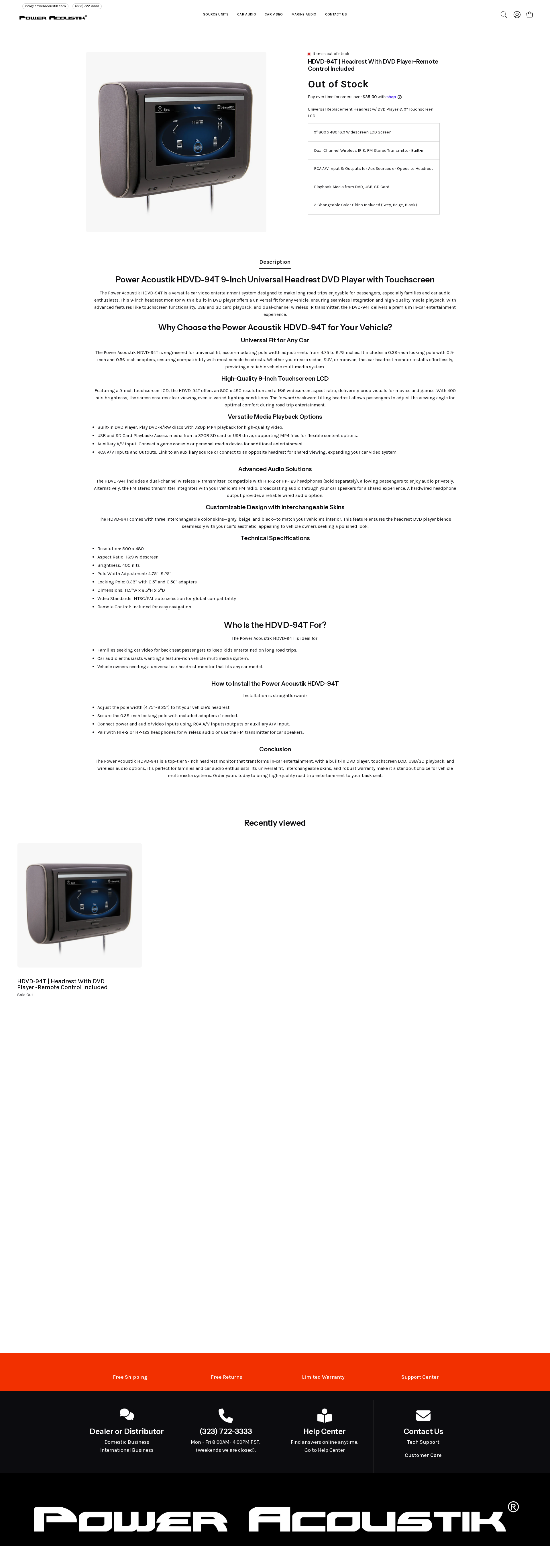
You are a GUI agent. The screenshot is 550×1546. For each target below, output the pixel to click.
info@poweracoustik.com (45, 6)
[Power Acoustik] (53, 17)
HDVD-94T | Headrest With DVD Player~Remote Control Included (62, 984)
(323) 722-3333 (87, 6)
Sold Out (25, 995)
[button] (216, 14)
